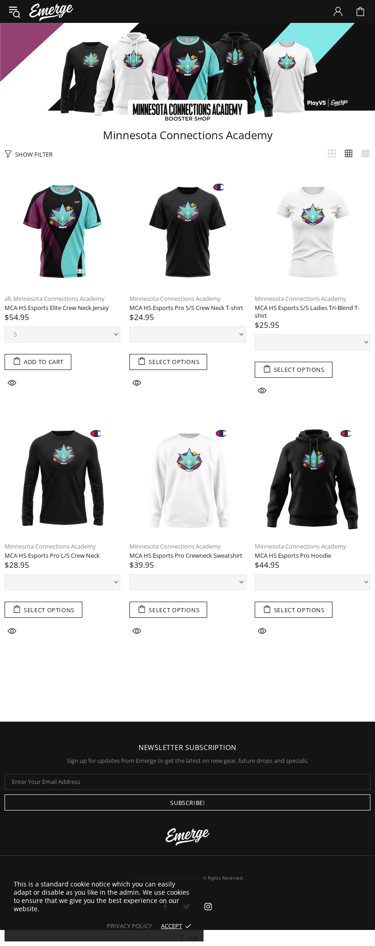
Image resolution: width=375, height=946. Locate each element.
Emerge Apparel (51, 11)
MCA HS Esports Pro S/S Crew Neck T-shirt (186, 308)
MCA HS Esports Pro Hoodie (293, 556)
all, (8, 299)
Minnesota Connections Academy (59, 299)
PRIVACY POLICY (129, 926)
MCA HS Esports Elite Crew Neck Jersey (57, 308)
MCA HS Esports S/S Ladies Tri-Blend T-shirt (307, 312)
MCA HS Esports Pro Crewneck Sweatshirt (185, 556)
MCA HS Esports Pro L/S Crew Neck (52, 556)
